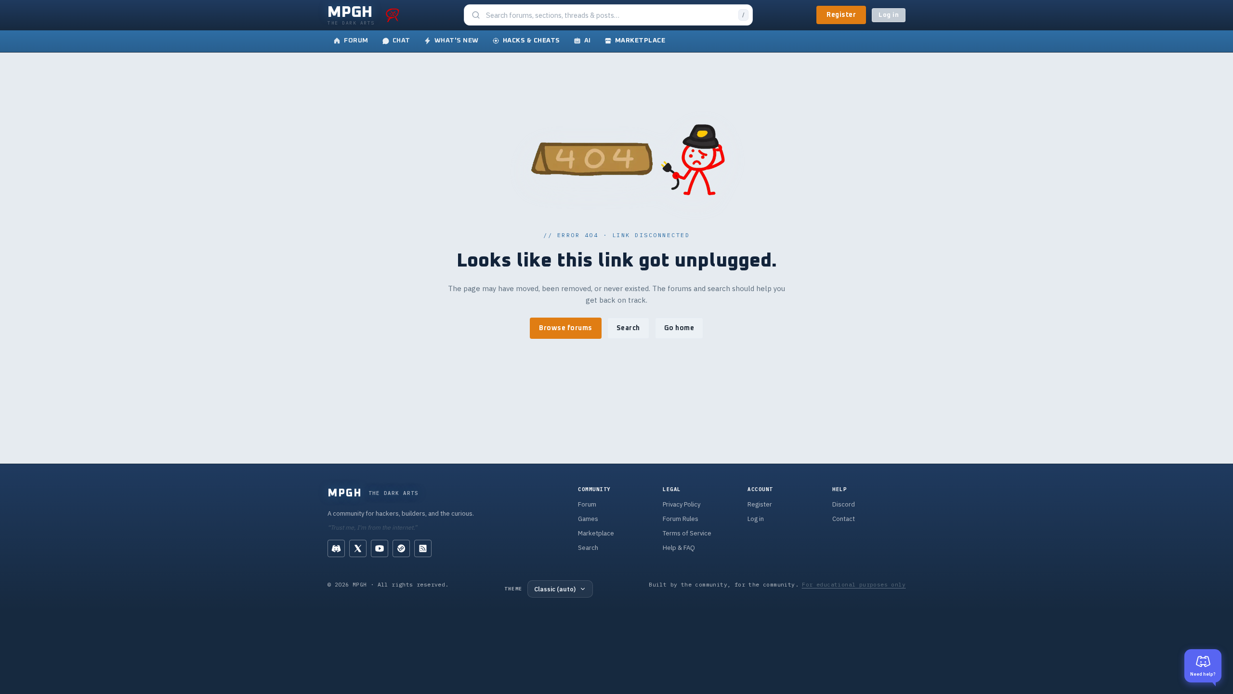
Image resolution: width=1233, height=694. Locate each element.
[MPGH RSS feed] (423, 548)
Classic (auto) (555, 589)
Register (841, 15)
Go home (679, 328)
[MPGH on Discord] (336, 548)
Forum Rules (680, 519)
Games (588, 519)
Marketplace (596, 533)
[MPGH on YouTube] (379, 548)
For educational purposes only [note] (853, 584)
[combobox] (609, 15)
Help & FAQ (679, 548)
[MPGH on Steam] (401, 548)
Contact (843, 519)
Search (628, 328)
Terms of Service (687, 533)
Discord (843, 504)
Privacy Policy (681, 504)
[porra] (392, 15)
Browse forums (565, 328)
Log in (889, 15)
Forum (587, 504)
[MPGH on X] (358, 548)
